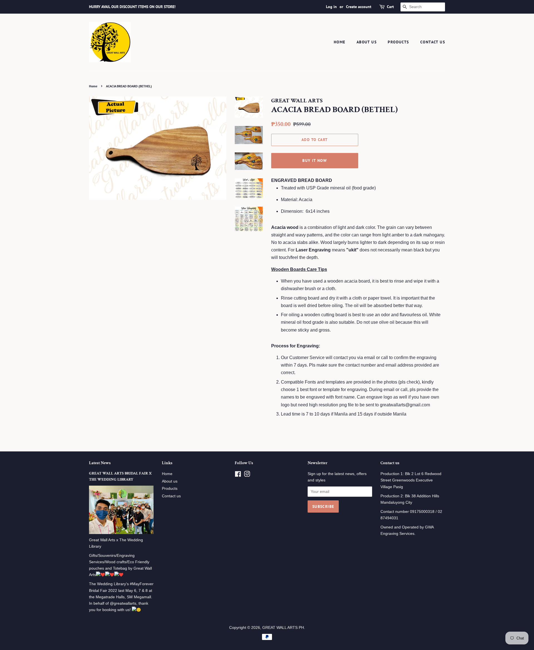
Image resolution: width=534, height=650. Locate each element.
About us (367, 42)
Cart (390, 6)
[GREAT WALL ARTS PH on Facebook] (238, 475)
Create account (358, 6)
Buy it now (314, 160)
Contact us (432, 42)
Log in (331, 6)
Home (339, 42)
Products (398, 42)
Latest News (100, 463)
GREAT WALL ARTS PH (283, 628)
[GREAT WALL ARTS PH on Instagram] (247, 475)
